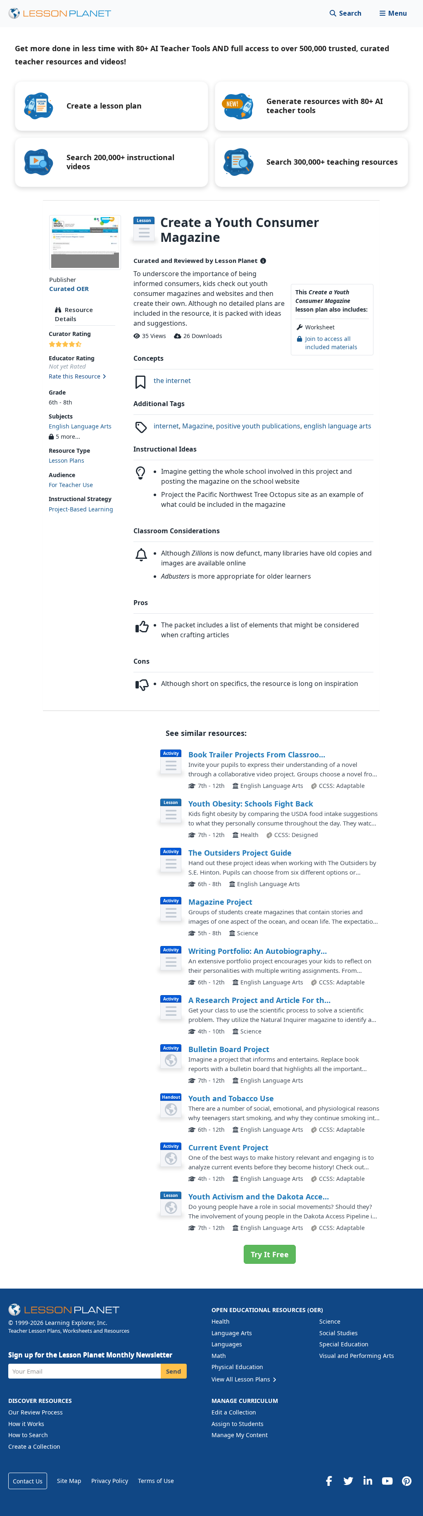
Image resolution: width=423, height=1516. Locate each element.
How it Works (26, 1424)
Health (221, 1321)
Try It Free (270, 1254)
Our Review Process (35, 1412)
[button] (393, 13)
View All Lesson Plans (242, 1379)
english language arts (337, 425)
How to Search (28, 1435)
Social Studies (338, 1333)
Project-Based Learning (81, 509)
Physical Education (237, 1367)
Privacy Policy (109, 1481)
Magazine (197, 425)
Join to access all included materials (331, 343)
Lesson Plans (66, 460)
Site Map (69, 1481)
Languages (227, 1344)
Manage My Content (240, 1435)
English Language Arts (80, 426)
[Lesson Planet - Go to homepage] (64, 13)
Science (329, 1321)
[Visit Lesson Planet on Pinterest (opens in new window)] (406, 1481)
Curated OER (69, 288)
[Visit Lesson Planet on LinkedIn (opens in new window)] (367, 1481)
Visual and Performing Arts (356, 1356)
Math (219, 1356)
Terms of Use (156, 1481)
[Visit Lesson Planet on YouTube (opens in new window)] (387, 1481)
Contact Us (28, 1481)
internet (166, 425)
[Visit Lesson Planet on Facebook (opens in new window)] (329, 1481)
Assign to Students (238, 1424)
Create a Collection (34, 1446)
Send (173, 1371)
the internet (172, 380)
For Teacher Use (71, 485)
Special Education (343, 1344)
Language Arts (232, 1333)
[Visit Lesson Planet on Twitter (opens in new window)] (348, 1481)
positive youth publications (258, 425)
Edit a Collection (234, 1412)
